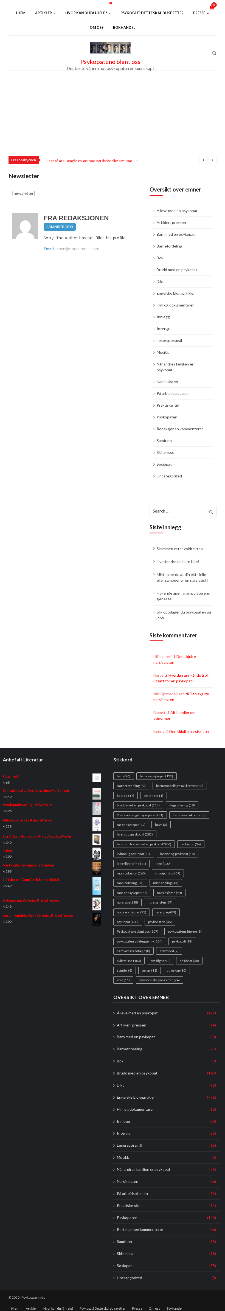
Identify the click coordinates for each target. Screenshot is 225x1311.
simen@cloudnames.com (77, 249)
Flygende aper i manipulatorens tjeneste (183, 596)
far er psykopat (131, 825)
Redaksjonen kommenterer (180, 428)
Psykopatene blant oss (110, 62)
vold (123, 980)
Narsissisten (167, 381)
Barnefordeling (169, 246)
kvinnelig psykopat (134, 854)
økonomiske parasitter (159, 980)
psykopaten (160, 922)
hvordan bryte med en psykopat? (144, 844)
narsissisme (169, 892)
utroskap (176, 970)
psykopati (182, 941)
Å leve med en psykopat (177, 210)
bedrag (125, 796)
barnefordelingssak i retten (179, 786)
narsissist (127, 902)
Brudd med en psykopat (177, 269)
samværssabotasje (133, 951)
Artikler (43, 13)
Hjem (21, 13)
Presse (199, 13)
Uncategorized (169, 476)
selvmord (169, 951)
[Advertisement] (113, 112)
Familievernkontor (189, 815)
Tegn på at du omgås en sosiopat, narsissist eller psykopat (89, 161)
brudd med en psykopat (138, 805)
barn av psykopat (156, 776)
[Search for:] (183, 510)
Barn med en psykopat (176, 234)
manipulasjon (131, 873)
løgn (163, 863)
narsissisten (160, 902)
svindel (124, 970)
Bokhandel (124, 28)
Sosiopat (164, 464)
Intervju (163, 328)
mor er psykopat (132, 892)
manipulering (130, 883)
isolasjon (191, 844)
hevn (161, 825)
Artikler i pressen (171, 222)
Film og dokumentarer (175, 305)
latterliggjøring (131, 863)
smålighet (160, 960)
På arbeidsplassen (172, 393)
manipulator (167, 873)
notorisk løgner (131, 912)
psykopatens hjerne (185, 931)
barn (123, 776)
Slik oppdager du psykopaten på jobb (184, 615)
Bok (160, 257)
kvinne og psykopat (177, 854)
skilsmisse (129, 960)
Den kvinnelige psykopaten (140, 815)
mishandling (165, 883)
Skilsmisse (165, 452)
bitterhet (153, 796)
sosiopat (189, 960)
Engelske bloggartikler (176, 293)
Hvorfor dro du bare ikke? (178, 561)
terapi (149, 970)
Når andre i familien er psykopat (175, 367)
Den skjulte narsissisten (189, 731)
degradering (182, 805)
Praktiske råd (168, 405)
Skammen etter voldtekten (180, 548)
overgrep (166, 912)
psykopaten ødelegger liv (139, 941)
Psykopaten (167, 417)
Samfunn (164, 440)
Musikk (163, 352)
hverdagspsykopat (135, 834)
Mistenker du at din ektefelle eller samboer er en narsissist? (182, 577)
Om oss (96, 28)
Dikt (160, 281)
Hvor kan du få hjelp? (86, 13)
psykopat (128, 922)
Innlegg (163, 316)
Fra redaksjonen (76, 218)
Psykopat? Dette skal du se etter (152, 13)
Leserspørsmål (169, 340)
